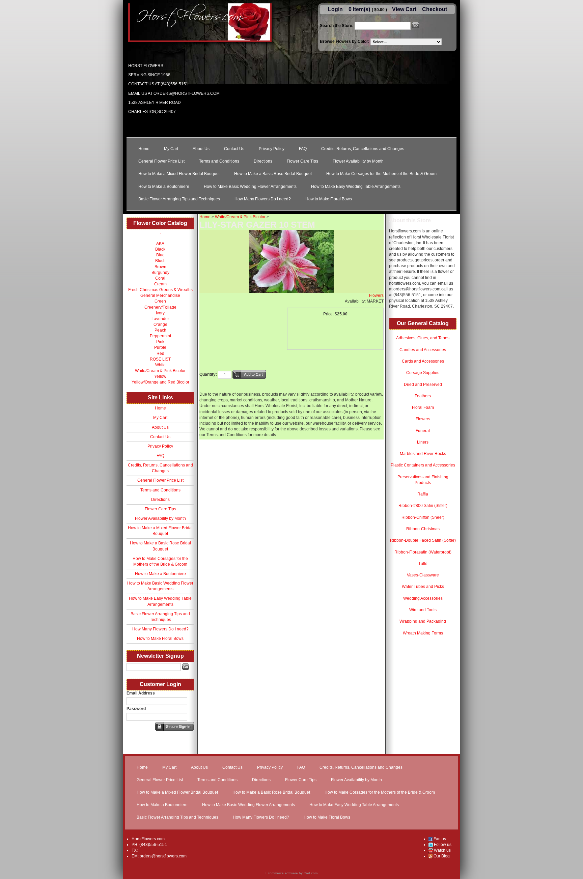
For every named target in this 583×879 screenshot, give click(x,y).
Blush (160, 260)
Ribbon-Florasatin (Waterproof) (422, 552)
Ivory (160, 313)
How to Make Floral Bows (328, 199)
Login (335, 9)
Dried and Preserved (423, 384)
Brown (160, 266)
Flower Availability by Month (358, 161)
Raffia (422, 494)
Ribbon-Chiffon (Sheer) (422, 517)
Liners (422, 442)
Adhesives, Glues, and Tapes (422, 338)
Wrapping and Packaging (422, 621)
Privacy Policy (271, 148)
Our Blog (441, 856)
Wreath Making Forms (423, 633)
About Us (201, 148)
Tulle (422, 563)
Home (143, 148)
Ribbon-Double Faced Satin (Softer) (423, 540)
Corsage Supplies (422, 372)
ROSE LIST (160, 359)
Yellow (160, 376)
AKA (160, 243)
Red (160, 353)
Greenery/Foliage (160, 307)
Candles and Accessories (422, 349)
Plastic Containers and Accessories (423, 465)
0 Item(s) (359, 9)
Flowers (423, 419)
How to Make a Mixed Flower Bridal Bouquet (179, 173)
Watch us (442, 850)
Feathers (423, 396)
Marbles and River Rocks (423, 453)
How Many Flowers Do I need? (262, 199)
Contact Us (234, 148)
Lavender (160, 318)
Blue (160, 255)
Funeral (423, 430)
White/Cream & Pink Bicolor (160, 370)
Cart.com (310, 873)
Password (136, 708)
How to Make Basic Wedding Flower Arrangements (250, 186)
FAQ (303, 148)
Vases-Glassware (423, 575)
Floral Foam (423, 407)
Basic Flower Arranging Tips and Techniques (179, 199)
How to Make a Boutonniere (163, 186)
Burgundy (160, 272)
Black (160, 249)
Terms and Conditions (219, 161)
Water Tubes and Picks (423, 586)
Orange (160, 324)
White (160, 365)
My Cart (171, 148)
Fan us (439, 839)
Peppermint (160, 336)
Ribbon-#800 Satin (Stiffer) (422, 505)
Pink (160, 341)
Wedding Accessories (423, 598)
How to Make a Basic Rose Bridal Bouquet (273, 173)
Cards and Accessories (423, 361)
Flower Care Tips (302, 161)
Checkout (434, 9)
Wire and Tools (423, 609)
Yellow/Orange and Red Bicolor (160, 382)
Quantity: (208, 374)
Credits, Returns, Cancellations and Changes (362, 148)
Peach (160, 330)
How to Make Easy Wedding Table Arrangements (355, 186)
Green (160, 301)
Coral (160, 278)
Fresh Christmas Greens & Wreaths (160, 289)
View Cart (404, 9)
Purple (160, 347)
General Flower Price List (161, 161)
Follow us (442, 844)
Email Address (141, 693)
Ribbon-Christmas (423, 529)
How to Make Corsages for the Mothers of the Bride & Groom (381, 173)
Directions (263, 161)
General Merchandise (160, 295)
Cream (160, 284)
